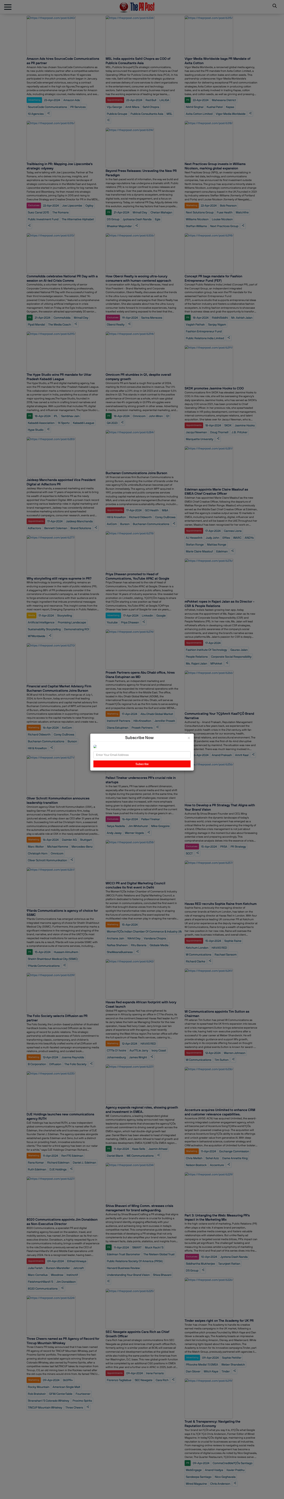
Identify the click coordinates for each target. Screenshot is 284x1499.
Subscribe (142, 764)
